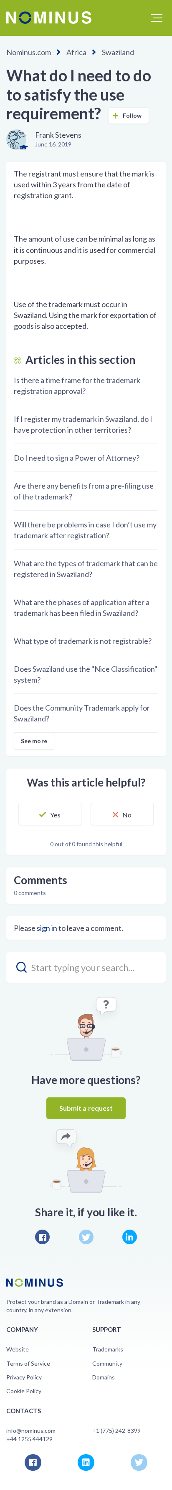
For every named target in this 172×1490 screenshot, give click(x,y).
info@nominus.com (31, 1430)
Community (107, 1363)
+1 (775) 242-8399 (116, 1430)
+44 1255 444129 (29, 1438)
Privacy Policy (24, 1377)
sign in (47, 928)
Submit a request (86, 1108)
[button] (157, 18)
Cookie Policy (23, 1390)
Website (17, 1349)
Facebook (42, 1237)
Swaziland (118, 52)
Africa (76, 52)
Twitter (86, 1237)
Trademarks (107, 1349)
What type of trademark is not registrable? (83, 640)
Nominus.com (28, 52)
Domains (103, 1377)
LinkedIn (129, 1237)
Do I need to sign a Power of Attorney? (76, 457)
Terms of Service (28, 1363)
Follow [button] (132, 115)
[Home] (48, 17)
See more (34, 740)
